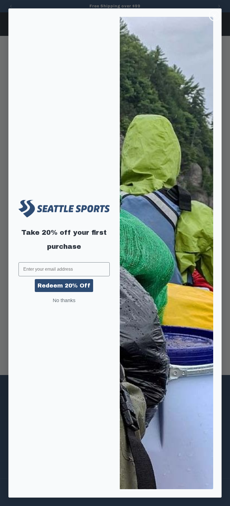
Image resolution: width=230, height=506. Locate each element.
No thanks (64, 300)
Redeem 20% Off (64, 285)
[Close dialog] (214, 15)
